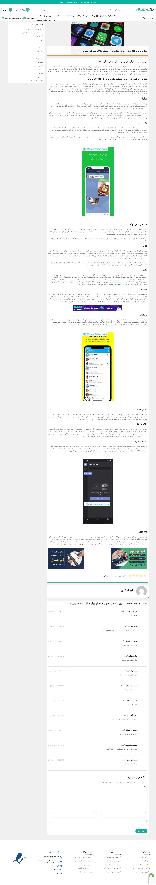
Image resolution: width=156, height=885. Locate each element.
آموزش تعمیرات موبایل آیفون (34, 29)
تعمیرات (40, 62)
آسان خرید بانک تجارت (114, 861)
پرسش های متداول (86, 872)
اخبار (41, 44)
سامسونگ (40, 77)
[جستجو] (43, 9)
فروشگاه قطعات (145, 857)
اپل (42, 40)
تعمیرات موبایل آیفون (85, 868)
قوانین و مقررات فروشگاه (112, 872)
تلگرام (41, 73)
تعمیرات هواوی (38, 66)
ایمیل (95, 812)
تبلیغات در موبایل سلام (143, 864)
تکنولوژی (40, 69)
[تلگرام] (61, 866)
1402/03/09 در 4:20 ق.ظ (56, 760)
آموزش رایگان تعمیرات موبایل (140, 868)
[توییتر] (61, 873)
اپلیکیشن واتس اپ (141, 127)
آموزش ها (40, 36)
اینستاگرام (40, 55)
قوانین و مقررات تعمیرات (142, 872)
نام (146, 812)
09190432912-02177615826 (51, 857)
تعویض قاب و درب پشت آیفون (82, 857)
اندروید (41, 47)
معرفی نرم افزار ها (37, 80)
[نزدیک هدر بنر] (2, 2)
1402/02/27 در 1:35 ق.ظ (56, 641)
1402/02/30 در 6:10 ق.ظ (56, 656)
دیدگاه (145, 787)
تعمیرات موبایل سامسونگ (113, 864)
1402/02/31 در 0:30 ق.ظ (56, 686)
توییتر (58, 873)
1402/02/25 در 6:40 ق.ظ (56, 626)
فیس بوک (144, 229)
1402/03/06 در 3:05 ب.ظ (56, 715)
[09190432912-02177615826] (61, 857)
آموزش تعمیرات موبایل (114, 284)
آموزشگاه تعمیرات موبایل (113, 857)
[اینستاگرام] (61, 869)
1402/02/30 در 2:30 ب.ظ (56, 671)
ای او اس (40, 51)
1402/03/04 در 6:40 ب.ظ (56, 701)
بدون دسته (39, 58)
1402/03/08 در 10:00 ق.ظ (56, 745)
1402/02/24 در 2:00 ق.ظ (56, 611)
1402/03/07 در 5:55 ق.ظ (56, 730)
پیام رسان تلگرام (136, 103)
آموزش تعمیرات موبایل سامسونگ (32, 32)
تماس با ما (147, 861)
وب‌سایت (144, 820)
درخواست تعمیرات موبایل (83, 861)
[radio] (129, 575)
